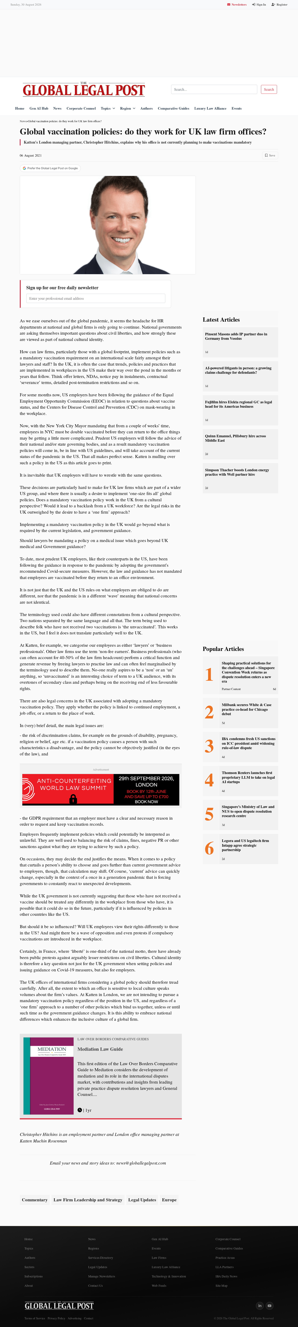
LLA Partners (225, 1267)
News (57, 108)
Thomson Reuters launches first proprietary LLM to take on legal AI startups (248, 777)
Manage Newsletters (101, 1276)
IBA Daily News (226, 1276)
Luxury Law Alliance (210, 108)
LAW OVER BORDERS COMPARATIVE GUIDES (113, 1039)
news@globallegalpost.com (141, 1163)
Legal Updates (142, 1199)
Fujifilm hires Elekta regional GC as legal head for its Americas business (238, 404)
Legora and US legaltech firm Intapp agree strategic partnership (245, 845)
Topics (106, 108)
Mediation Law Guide (100, 1048)
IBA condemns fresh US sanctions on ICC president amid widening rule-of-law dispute (248, 743)
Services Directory (100, 1258)
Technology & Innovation (169, 1276)
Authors (146, 108)
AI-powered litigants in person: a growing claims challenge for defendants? (238, 370)
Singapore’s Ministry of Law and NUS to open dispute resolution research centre (248, 811)
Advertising (74, 1318)
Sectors (29, 1267)
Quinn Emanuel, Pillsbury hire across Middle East (235, 438)
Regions (93, 1248)
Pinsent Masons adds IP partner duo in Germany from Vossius (236, 336)
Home (19, 108)
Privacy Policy (56, 1318)
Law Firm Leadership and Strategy (88, 1199)
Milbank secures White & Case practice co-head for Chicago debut (246, 709)
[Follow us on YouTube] (270, 1306)
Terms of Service (34, 1318)
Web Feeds (159, 1285)
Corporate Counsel (81, 108)
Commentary (35, 1199)
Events (237, 108)
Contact (88, 1318)
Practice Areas (225, 1258)
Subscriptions (33, 1276)
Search (269, 89)
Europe (169, 1199)
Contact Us (95, 1285)
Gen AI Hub (39, 108)
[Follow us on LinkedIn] (260, 1306)
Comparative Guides (173, 108)
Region (125, 108)
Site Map (222, 1285)
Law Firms (159, 1258)
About (28, 1285)
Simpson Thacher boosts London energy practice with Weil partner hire (237, 472)
